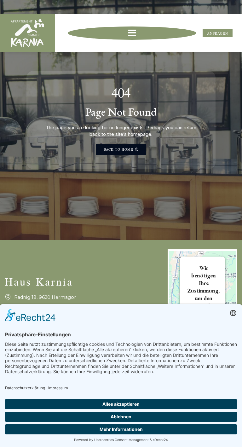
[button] (132, 33)
